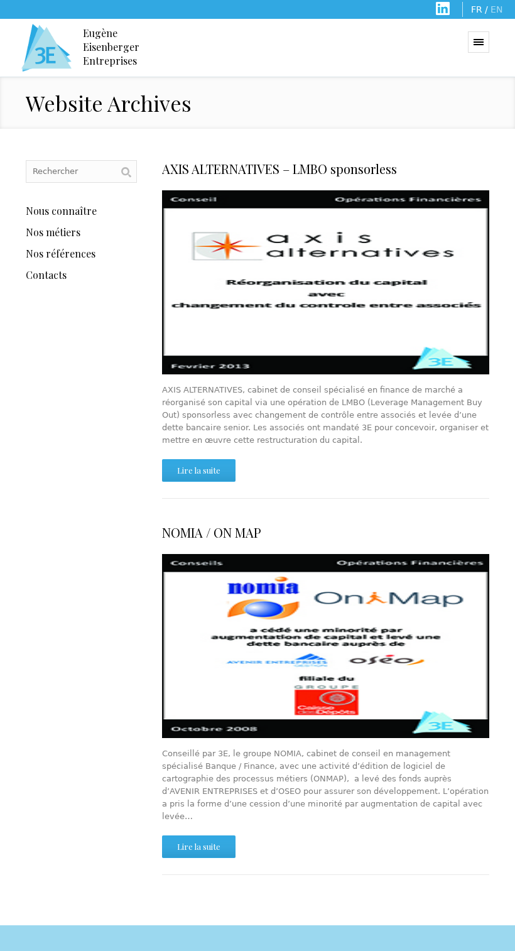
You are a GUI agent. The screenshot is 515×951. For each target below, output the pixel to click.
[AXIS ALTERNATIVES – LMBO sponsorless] (325, 282)
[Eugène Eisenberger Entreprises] (46, 48)
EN (496, 9)
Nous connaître (61, 210)
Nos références (60, 253)
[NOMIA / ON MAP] (325, 646)
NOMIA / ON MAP (211, 532)
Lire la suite (198, 470)
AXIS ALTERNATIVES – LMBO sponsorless (279, 168)
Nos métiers (53, 232)
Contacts (46, 274)
